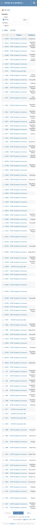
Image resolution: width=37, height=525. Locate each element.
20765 (7, 352)
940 (7, 405)
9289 (6, 129)
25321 (7, 310)
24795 (7, 303)
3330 (6, 469)
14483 (7, 184)
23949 (7, 266)
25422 (7, 51)
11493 (7, 156)
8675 (6, 98)
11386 (7, 152)
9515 (6, 112)
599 (7, 395)
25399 (7, 39)
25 (23, 517)
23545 (7, 258)
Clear (13, 30)
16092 (7, 343)
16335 (7, 291)
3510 (6, 491)
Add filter (5, 23)
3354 (6, 460)
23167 (7, 64)
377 (7, 376)
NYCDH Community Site (18, 71)
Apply (6, 30)
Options (6, 25)
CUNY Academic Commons (18, 39)
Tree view (7, 10)
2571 (6, 418)
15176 (7, 206)
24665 (7, 285)
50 (25, 517)
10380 (7, 55)
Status (6, 19)
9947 (6, 126)
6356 (6, 92)
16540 (7, 215)
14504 (7, 202)
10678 (7, 161)
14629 (7, 193)
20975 (7, 246)
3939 (6, 325)
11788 (7, 165)
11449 (7, 147)
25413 (7, 43)
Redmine (12, 524)
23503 (7, 252)
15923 (7, 210)
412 (7, 507)
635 (7, 390)
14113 (7, 339)
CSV (30, 519)
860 (7, 441)
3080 (6, 430)
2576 (6, 320)
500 (7, 386)
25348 (7, 67)
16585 (7, 219)
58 (6, 371)
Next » (29, 513)
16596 (7, 298)
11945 (7, 175)
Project (18, 35)
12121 (7, 231)
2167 (6, 504)
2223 (6, 465)
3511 (6, 487)
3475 (6, 498)
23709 (7, 262)
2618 (6, 424)
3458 (6, 473)
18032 (7, 363)
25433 (7, 314)
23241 (7, 279)
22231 (7, 367)
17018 (7, 226)
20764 (7, 242)
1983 (6, 435)
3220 (6, 454)
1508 (6, 400)
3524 (6, 482)
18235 (7, 347)
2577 (6, 409)
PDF (34, 519)
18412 (7, 236)
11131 (7, 138)
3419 (6, 59)
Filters (6, 17)
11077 (7, 134)
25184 (7, 307)
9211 (6, 105)
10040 (7, 117)
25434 (7, 46)
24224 (7, 274)
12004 (7, 170)
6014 (6, 83)
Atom (26, 519)
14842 (7, 197)
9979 (6, 121)
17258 (7, 223)
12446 (7, 179)
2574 (6, 413)
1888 (6, 447)
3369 (6, 330)
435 (7, 381)
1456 (6, 75)
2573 (6, 71)
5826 (6, 87)
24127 (7, 271)
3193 (6, 476)
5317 (6, 80)
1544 (6, 141)
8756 (6, 334)
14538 (7, 190)
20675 (7, 357)
